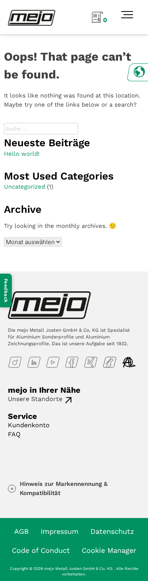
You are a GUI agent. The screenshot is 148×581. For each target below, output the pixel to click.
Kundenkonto (29, 425)
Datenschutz (112, 531)
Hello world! (21, 153)
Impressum (60, 531)
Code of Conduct (41, 550)
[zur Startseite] (31, 17)
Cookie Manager (109, 550)
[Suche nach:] (42, 128)
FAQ (14, 434)
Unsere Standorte (35, 399)
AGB (21, 531)
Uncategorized (24, 186)
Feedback (6, 291)
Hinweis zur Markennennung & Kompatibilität (64, 488)
